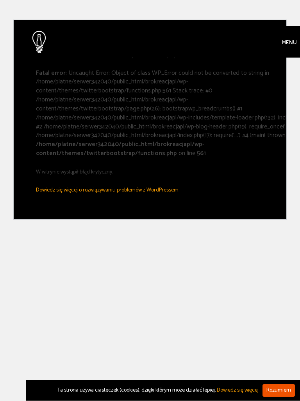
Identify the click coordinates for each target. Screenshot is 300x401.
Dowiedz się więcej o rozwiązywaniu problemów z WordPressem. (107, 190)
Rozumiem (278, 390)
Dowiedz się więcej (238, 390)
